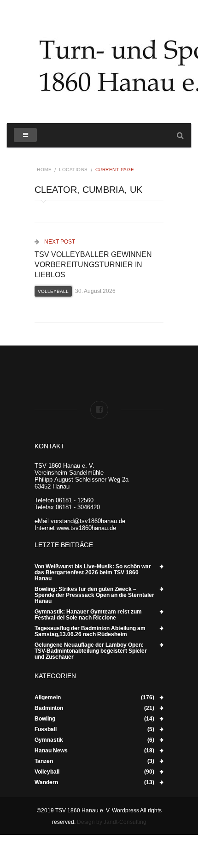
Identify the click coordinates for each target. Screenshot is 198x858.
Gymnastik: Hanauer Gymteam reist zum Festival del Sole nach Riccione (88, 615)
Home (44, 169)
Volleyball (53, 291)
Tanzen (44, 761)
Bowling (45, 719)
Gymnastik (49, 740)
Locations (73, 169)
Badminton (49, 708)
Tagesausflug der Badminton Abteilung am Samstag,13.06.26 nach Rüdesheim (90, 632)
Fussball (46, 730)
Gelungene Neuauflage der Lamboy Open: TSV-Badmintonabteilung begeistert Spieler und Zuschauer (91, 651)
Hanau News (51, 751)
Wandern (46, 783)
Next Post (59, 241)
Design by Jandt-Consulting (111, 822)
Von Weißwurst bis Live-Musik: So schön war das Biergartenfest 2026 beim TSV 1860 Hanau (93, 573)
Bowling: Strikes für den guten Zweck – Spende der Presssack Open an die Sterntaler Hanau (94, 595)
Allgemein (48, 698)
